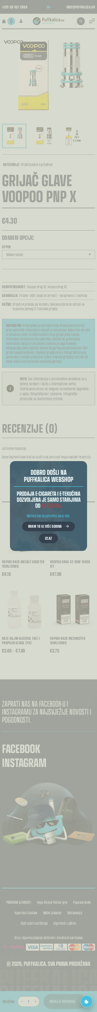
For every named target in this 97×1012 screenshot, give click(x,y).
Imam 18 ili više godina (45, 526)
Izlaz (48, 538)
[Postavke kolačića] (87, 1002)
